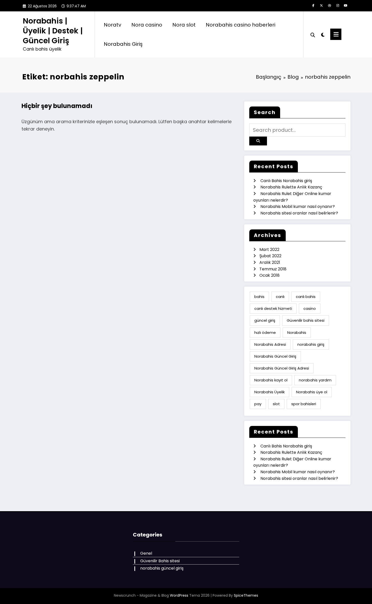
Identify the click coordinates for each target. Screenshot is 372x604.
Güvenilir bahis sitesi (305, 320)
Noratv (112, 24)
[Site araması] (312, 34)
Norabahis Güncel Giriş (275, 356)
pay (257, 403)
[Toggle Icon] (335, 34)
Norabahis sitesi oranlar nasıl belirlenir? (299, 213)
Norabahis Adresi (270, 344)
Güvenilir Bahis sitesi (160, 561)
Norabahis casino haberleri (240, 24)
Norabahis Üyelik (269, 392)
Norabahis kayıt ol (270, 380)
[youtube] (346, 6)
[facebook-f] (313, 6)
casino (309, 308)
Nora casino (146, 24)
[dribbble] (329, 6)
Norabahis (296, 332)
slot (276, 403)
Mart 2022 (269, 249)
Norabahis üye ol (311, 392)
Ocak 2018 (269, 275)
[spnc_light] (322, 34)
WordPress (179, 595)
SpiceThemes (246, 595)
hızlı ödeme (265, 332)
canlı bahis (306, 296)
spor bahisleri (303, 403)
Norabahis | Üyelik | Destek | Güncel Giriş (53, 30)
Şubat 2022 (270, 256)
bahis (259, 296)
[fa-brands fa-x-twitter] (321, 6)
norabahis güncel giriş (161, 568)
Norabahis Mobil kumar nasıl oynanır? (297, 206)
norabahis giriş (310, 344)
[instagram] (338, 6)
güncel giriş (264, 320)
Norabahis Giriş (123, 44)
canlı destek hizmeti (273, 308)
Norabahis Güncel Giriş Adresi (281, 368)
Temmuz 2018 (272, 269)
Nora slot (184, 24)
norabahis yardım (315, 380)
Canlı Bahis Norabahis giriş (286, 181)
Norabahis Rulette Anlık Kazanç (291, 187)
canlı (280, 296)
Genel (146, 553)
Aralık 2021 (269, 262)
